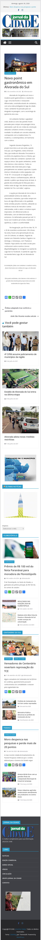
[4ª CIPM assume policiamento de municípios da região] (20, 333)
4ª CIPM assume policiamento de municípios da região (20, 355)
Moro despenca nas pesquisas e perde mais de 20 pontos (20, 743)
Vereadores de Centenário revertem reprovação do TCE (20, 667)
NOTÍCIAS (5, 856)
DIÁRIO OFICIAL (7, 865)
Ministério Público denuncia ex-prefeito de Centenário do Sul (26, 714)
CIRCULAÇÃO (6, 874)
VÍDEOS (5, 869)
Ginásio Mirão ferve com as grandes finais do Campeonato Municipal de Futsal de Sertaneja (27, 777)
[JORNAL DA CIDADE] (18, 828)
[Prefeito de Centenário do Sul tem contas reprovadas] (9, 704)
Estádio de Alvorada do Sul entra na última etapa (20, 393)
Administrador (28, 91)
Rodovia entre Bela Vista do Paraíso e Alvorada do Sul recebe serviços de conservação (27, 618)
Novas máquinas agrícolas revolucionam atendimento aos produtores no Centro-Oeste (27, 793)
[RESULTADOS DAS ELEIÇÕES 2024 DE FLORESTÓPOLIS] (9, 605)
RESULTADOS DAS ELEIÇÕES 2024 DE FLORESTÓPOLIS (24, 603)
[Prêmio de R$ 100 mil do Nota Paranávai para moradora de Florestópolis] (20, 549)
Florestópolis (9, 562)
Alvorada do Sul (10, 73)
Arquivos (5, 526)
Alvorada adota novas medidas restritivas (19, 438)
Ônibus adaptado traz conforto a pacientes (18, 309)
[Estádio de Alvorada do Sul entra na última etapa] (20, 370)
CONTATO (5, 883)
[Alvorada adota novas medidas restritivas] (20, 408)
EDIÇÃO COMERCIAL (9, 860)
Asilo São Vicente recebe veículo (23, 316)
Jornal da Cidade (20, 659)
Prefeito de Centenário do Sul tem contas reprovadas (27, 702)
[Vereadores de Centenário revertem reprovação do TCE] (20, 646)
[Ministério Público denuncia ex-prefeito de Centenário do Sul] (9, 716)
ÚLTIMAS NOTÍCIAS (13, 486)
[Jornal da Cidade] (4, 42)
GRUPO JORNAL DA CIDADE (11, 878)
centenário (8, 659)
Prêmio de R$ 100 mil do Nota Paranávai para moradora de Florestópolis (20, 570)
